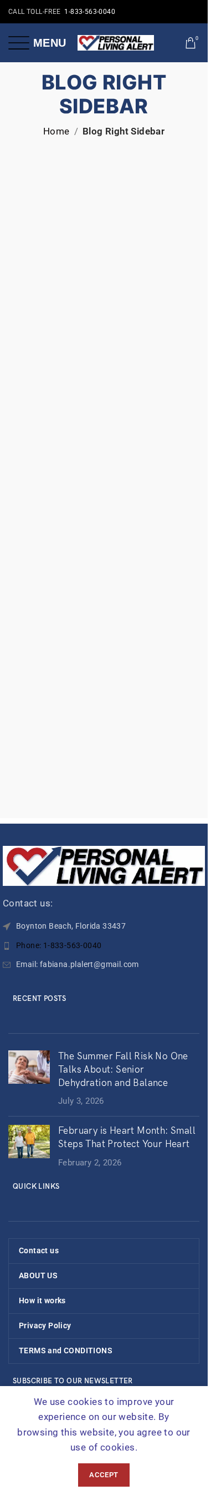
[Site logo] (116, 41)
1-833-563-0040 (89, 12)
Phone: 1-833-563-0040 (58, 945)
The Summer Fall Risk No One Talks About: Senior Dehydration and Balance (123, 1070)
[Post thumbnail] (29, 1079)
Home (56, 131)
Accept (103, 1475)
